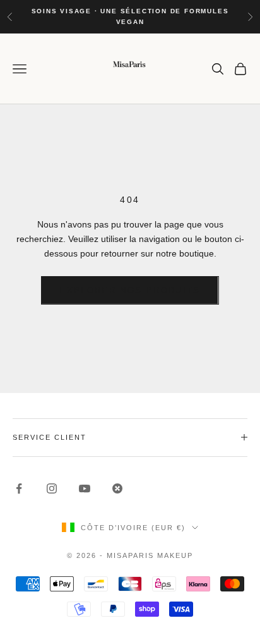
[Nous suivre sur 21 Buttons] (117, 488)
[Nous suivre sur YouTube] (84, 488)
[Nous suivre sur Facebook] (19, 488)
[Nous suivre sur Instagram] (51, 488)
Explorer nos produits (129, 290)
